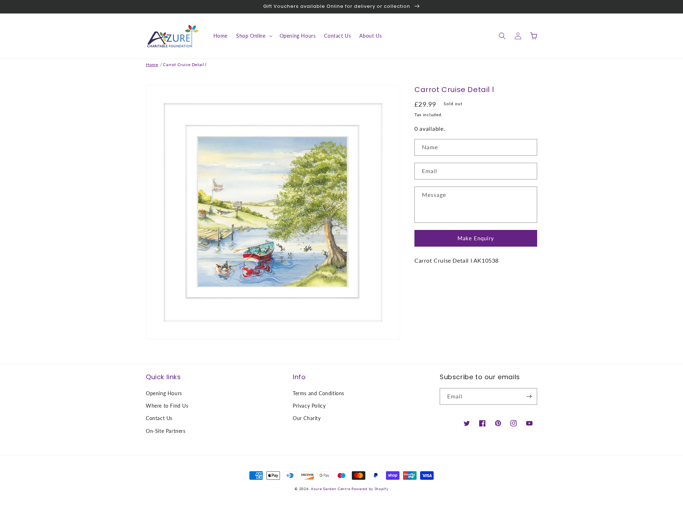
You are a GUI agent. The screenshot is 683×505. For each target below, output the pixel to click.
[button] (253, 35)
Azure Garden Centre (330, 489)
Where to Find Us (167, 406)
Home (152, 64)
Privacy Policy (309, 406)
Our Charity (307, 418)
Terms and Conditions (318, 393)
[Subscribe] (529, 396)
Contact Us (159, 418)
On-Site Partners (166, 431)
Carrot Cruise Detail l (184, 64)
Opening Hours (164, 393)
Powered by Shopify (369, 489)
